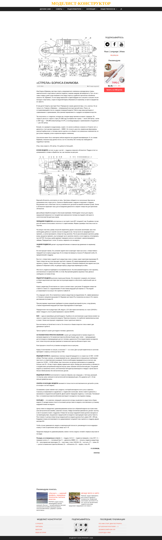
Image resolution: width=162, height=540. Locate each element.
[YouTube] (121, 44)
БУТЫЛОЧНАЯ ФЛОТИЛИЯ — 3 (108, 526)
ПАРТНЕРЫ (39, 526)
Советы (59, 9)
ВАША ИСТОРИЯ (41, 532)
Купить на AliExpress (114, 90)
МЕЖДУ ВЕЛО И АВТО (90, 493)
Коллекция (90, 9)
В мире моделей (94, 86)
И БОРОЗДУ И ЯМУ (105, 532)
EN (114, 55)
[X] (81, 530)
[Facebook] (114, 44)
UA (117, 55)
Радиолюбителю (74, 9)
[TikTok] (86, 530)
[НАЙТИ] (121, 9)
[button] (52, 9)
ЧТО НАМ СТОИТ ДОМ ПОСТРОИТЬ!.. (111, 523)
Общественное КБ (107, 9)
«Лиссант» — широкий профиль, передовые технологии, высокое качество (57, 496)
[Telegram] (107, 44)
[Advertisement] (81, 23)
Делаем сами (45, 9)
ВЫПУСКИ (39, 529)
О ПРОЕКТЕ (39, 523)
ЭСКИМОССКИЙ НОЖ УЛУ (107, 529)
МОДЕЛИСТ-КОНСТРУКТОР (81, 3)
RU (111, 55)
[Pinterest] (81, 525)
